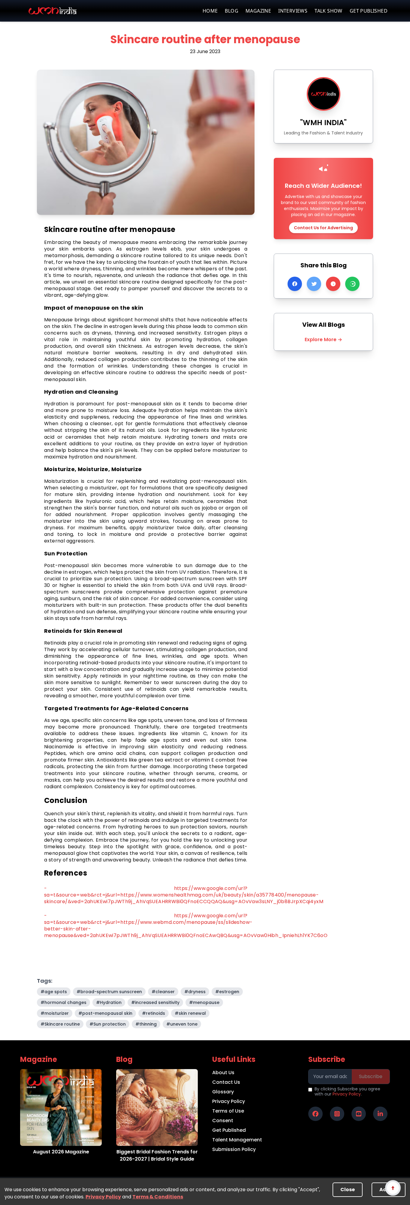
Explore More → (323, 339)
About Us (223, 1072)
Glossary (223, 1091)
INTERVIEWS (292, 11)
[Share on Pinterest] (333, 284)
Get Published (229, 1130)
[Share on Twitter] (314, 284)
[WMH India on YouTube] (358, 1114)
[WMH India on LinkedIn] (380, 1114)
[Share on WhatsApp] (352, 284)
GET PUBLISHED (368, 11)
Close (347, 1189)
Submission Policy (234, 1149)
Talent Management (237, 1139)
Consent (222, 1120)
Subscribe (370, 1076)
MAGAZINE (258, 11)
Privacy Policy (103, 1196)
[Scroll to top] (392, 1187)
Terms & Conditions (157, 1196)
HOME (210, 11)
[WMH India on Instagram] (337, 1114)
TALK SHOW (328, 11)
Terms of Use (228, 1110)
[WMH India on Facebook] (315, 1114)
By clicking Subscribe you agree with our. (347, 1091)
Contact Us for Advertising (323, 228)
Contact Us (226, 1082)
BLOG (231, 11)
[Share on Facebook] (295, 284)
